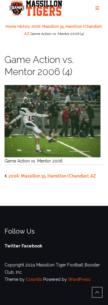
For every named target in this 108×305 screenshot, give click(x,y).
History (23, 26)
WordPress (79, 279)
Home (11, 26)
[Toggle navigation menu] (97, 8)
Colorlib (34, 279)
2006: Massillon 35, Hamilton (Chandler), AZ (52, 176)
